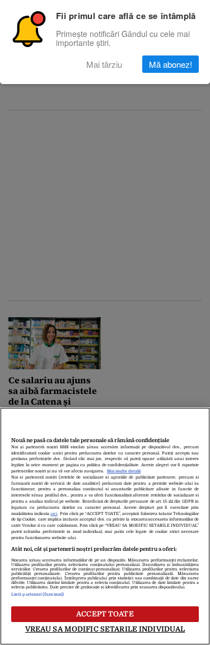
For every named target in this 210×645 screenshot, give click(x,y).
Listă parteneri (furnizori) (37, 594)
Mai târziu (104, 64)
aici (53, 514)
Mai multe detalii (124, 471)
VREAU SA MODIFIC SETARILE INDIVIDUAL (105, 629)
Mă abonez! (170, 64)
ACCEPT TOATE (105, 614)
